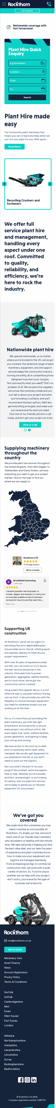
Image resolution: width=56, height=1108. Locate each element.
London (8, 1033)
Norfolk (8, 1000)
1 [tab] (25, 438)
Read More (14, 146)
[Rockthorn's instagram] (27, 1089)
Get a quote (27, 11)
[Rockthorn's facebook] (21, 1089)
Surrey (8, 1067)
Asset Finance (12, 971)
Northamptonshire (15, 1049)
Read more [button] (8, 612)
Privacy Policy (12, 985)
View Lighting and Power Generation (22, 160)
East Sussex (10, 1029)
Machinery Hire (13, 966)
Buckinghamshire (14, 1072)
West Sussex (11, 1024)
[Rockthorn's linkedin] (34, 1089)
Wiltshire (9, 1044)
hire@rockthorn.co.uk (19, 949)
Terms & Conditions (15, 990)
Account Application (15, 980)
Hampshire (10, 1053)
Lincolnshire (11, 1063)
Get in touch (15, 958)
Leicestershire (12, 1058)
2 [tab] (29, 438)
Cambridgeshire (13, 1010)
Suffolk (8, 1005)
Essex (7, 1019)
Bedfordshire (12, 1077)
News (7, 976)
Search (27, 97)
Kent (6, 1014)
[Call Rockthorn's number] (49, 4)
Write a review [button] (32, 578)
